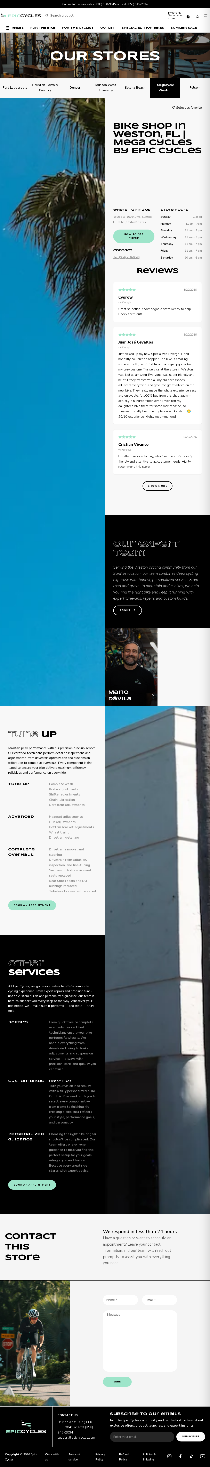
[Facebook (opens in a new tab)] (180, 1457)
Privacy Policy (100, 1456)
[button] (179, 15)
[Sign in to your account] (197, 15)
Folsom (195, 87)
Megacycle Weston (165, 88)
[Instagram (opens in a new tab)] (169, 1457)
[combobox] (105, 15)
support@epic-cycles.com (76, 1437)
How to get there (134, 236)
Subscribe (191, 1436)
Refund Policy (124, 1456)
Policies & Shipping (149, 1456)
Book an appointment (32, 905)
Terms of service (74, 1456)
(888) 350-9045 (105, 4)
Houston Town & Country (45, 88)
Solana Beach (135, 87)
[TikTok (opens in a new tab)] (191, 1457)
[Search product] (47, 15)
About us (128, 610)
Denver (75, 87)
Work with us (52, 1456)
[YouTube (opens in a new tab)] (202, 1457)
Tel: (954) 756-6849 (126, 257)
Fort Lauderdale (15, 87)
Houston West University (105, 88)
